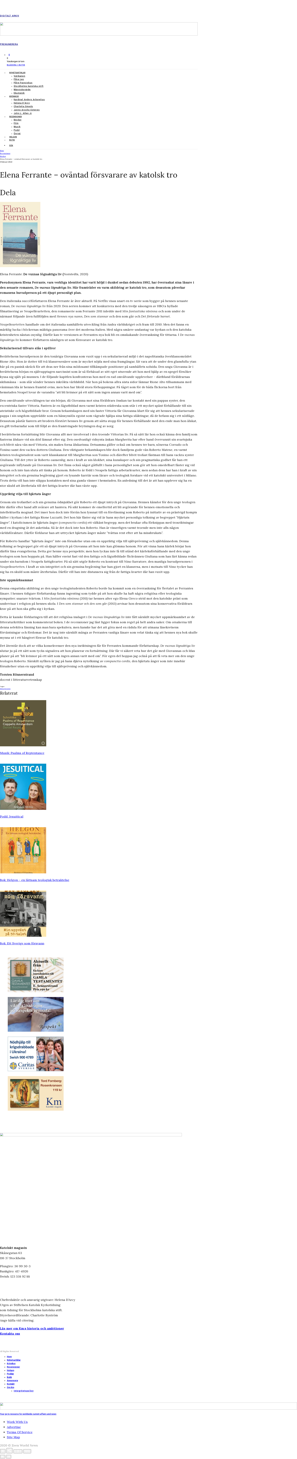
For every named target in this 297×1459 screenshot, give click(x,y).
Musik (17, 127)
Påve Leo (19, 79)
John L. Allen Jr (23, 113)
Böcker (17, 120)
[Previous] (2, 1456)
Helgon (13, 137)
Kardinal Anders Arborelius (29, 99)
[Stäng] (3, 1451)
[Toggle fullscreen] (17, 1451)
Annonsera (12, 1380)
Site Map (13, 1437)
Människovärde (22, 89)
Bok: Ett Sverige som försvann (22, 943)
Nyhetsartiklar (17, 73)
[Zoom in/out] (27, 1451)
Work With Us (17, 1422)
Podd (17, 130)
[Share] (9, 1450)
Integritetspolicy (24, 1391)
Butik (12, 140)
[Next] (8, 1456)
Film (16, 123)
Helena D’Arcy (22, 103)
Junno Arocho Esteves (27, 110)
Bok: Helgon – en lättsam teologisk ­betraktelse (34, 880)
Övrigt (17, 133)
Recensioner (15, 117)
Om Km (10, 1387)
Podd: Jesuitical (11, 816)
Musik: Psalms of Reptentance (22, 753)
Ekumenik (19, 93)
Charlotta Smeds (23, 106)
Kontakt (10, 1384)
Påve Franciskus (23, 83)
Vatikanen (19, 76)
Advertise (14, 1427)
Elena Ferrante (5, 688)
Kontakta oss (10, 1334)
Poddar (10, 1374)
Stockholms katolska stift (28, 86)
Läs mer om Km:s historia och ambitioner (32, 1328)
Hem (9, 1356)
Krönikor (14, 96)
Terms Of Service (19, 1432)
